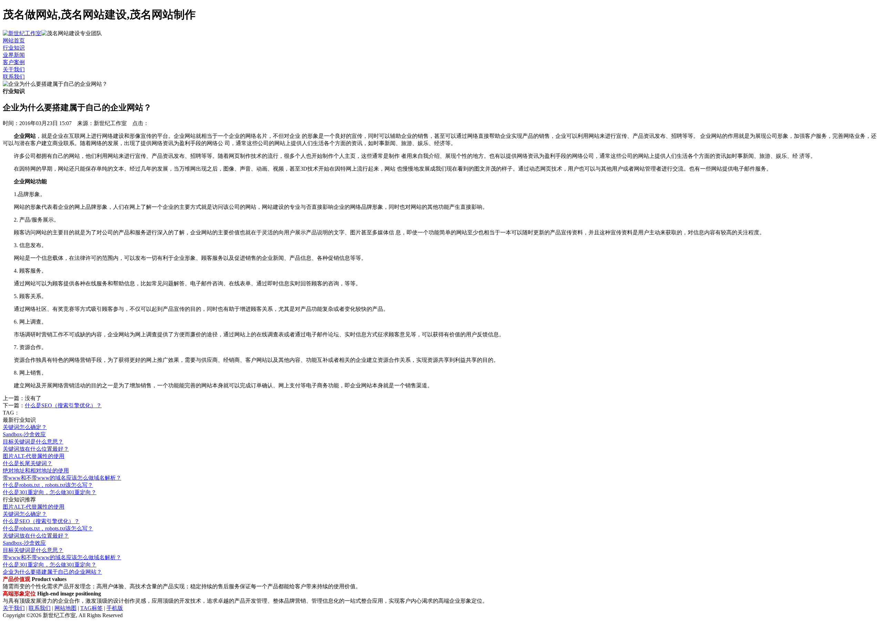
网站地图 (65, 608)
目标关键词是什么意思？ (33, 442)
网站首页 (14, 40)
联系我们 (14, 77)
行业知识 (14, 48)
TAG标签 (91, 608)
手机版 (114, 608)
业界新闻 (14, 55)
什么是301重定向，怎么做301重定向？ (49, 492)
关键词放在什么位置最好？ (36, 449)
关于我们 (14, 69)
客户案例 (14, 62)
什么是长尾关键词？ (27, 463)
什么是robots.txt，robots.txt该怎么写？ (48, 485)
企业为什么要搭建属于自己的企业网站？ (52, 572)
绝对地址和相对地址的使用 (36, 470)
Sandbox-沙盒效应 (24, 434)
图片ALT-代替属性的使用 (33, 456)
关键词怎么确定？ (25, 427)
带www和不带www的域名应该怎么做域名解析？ (62, 478)
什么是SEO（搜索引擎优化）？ (63, 405)
